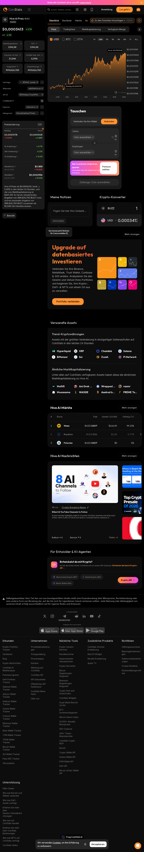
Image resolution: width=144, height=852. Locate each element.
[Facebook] (99, 617)
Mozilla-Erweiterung (97, 658)
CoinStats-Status (10, 845)
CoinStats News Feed (38, 692)
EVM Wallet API (66, 761)
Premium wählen (106, 168)
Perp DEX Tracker (11, 758)
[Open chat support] (137, 845)
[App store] (49, 630)
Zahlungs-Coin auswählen (94, 182)
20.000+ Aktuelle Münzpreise (67, 723)
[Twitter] (42, 101)
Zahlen (75, 131)
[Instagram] (52, 617)
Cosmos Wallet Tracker (9, 717)
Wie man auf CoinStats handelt (11, 821)
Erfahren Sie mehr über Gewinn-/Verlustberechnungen (12, 811)
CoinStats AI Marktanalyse (9, 669)
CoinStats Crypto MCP (67, 742)
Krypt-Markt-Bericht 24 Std (68, 703)
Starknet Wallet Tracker (10, 688)
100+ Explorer (65, 729)
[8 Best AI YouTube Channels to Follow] (85, 484)
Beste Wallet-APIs (63, 583)
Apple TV (92, 663)
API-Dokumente (38, 679)
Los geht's (124, 9)
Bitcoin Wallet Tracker (9, 748)
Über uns (35, 698)
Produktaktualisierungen (40, 648)
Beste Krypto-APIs (93, 577)
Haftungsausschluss (131, 647)
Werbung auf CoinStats (37, 669)
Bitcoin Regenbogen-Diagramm (66, 673)
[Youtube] (91, 617)
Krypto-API (126, 580)
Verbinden (109, 121)
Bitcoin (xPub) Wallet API (69, 771)
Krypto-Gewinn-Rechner (66, 648)
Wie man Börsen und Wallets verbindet (12, 794)
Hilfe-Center (8, 788)
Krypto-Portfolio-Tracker (10, 648)
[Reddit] (76, 617)
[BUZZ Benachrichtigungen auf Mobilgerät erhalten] (139, 20)
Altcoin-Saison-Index (69, 717)
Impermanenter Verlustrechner (66, 660)
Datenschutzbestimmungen (131, 660)
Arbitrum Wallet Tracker (9, 702)
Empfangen (77, 146)
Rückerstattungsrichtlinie (131, 671)
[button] (37, 82)
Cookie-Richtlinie (130, 666)
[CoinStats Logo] (12, 10)
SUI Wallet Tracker (11, 754)
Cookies (57, 842)
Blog (5, 658)
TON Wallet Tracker (12, 735)
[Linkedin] (84, 617)
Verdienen (7, 654)
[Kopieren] (37, 82)
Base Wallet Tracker (12, 730)
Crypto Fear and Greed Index (66, 692)
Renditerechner (66, 654)
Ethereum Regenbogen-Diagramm (66, 683)
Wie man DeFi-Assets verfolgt (10, 801)
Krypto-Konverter (67, 666)
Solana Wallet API (67, 757)
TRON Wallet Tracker (8, 741)
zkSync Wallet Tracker (9, 695)
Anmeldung (106, 9)
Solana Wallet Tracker (9, 710)
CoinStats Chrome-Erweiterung (96, 648)
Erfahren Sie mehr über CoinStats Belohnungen (11, 831)
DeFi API (63, 766)
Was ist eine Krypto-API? (66, 577)
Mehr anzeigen (132, 234)
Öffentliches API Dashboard (38, 685)
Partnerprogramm (11, 675)
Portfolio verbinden (67, 301)
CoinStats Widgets (67, 698)
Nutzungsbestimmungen (131, 652)
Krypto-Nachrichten (12, 663)
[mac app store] (72, 630)
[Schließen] (140, 2)
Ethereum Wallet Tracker (10, 724)
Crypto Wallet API (67, 752)
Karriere (34, 663)
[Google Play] (95, 630)
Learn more (85, 2)
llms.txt (62, 748)
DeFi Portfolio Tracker (9, 680)
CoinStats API (37, 675)
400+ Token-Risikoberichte (66, 734)
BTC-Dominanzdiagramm (68, 711)
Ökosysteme (8, 763)
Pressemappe (37, 658)
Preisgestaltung (38, 654)
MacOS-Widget (95, 654)
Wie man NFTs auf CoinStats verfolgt (11, 839)
